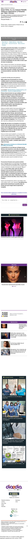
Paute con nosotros (14, 498)
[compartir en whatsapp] (24, 22)
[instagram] (19, 491)
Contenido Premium (15, 215)
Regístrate (14, 497)
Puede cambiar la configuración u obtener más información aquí (11, 532)
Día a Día (3, 504)
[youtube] (17, 491)
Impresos (17, 501)
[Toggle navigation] (2, 1)
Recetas (3, 507)
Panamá (4, 45)
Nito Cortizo (5, 43)
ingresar (24, 1)
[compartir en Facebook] (20, 22)
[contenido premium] (14, 495)
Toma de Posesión (13, 43)
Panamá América (5, 501)
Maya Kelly (19, 42)
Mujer (2, 506)
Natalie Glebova (12, 42)
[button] (3, 277)
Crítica (3, 503)
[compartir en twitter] (22, 22)
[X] (15, 491)
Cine (16, 503)
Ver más (21, 378)
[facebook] (14, 491)
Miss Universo (21, 43)
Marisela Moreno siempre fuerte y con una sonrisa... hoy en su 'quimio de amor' (13, 90)
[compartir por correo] (26, 22)
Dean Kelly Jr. (5, 42)
